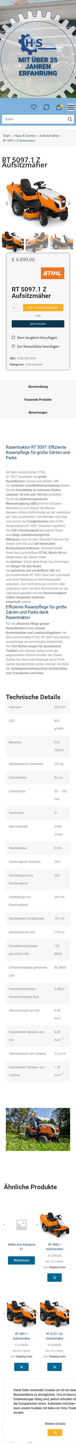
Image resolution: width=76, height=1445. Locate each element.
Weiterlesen (21, 1260)
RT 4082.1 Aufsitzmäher (54, 1247)
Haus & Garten (24, 136)
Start (6, 136)
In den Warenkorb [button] (54, 1277)
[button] (34, 107)
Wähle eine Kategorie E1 (21, 1247)
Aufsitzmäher (49, 136)
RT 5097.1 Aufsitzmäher (21, 1336)
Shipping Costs (57, 1267)
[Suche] (70, 119)
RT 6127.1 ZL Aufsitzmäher (54, 1336)
